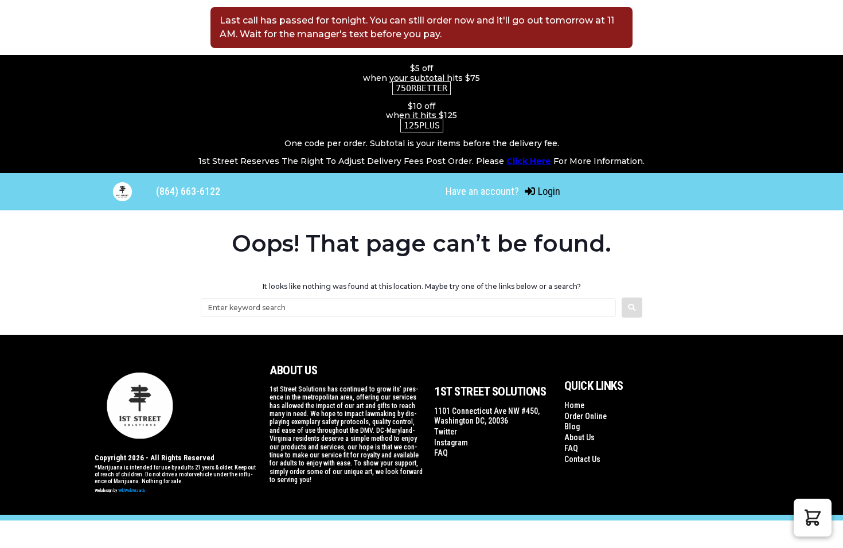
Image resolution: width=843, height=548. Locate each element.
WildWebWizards (132, 490)
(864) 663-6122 (188, 191)
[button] (813, 518)
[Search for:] (408, 307)
